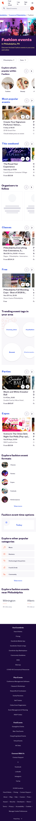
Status (29, 802)
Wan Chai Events (18, 731)
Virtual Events (18, 741)
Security (12, 802)
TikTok (18, 781)
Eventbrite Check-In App (18, 646)
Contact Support (18, 757)
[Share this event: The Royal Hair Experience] (28, 159)
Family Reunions (18, 696)
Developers (20, 802)
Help (16, 797)
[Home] (3, 3)
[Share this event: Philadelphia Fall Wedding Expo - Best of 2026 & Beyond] (28, 285)
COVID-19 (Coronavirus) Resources (18, 669)
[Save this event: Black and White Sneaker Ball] (23, 387)
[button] (9, 60)
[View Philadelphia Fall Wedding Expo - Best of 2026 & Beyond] (16, 280)
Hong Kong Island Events (18, 736)
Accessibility (20, 806)
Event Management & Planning (18, 710)
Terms (5, 806)
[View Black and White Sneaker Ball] (16, 382)
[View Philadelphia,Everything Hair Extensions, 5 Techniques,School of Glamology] (16, 238)
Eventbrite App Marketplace (18, 650)
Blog (11, 797)
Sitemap (18, 665)
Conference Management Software (18, 681)
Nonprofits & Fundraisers (18, 691)
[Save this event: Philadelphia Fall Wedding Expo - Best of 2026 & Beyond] (23, 285)
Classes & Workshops (18, 686)
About (5, 797)
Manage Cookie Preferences (18, 811)
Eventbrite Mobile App (18, 641)
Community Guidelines (18, 655)
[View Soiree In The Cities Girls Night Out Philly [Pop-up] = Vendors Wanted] (16, 424)
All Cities (18, 745)
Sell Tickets (18, 700)
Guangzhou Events (18, 726)
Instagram (18, 776)
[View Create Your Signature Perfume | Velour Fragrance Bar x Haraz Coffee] (16, 113)
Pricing (18, 636)
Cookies (28, 806)
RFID (18, 660)
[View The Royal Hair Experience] (16, 155)
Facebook (18, 767)
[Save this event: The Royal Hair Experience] (23, 159)
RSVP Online (18, 715)
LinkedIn (18, 772)
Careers (22, 797)
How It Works (18, 631)
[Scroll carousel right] (31, 71)
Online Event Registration (18, 705)
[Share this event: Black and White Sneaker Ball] (28, 387)
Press (29, 797)
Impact (5, 802)
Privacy (11, 806)
